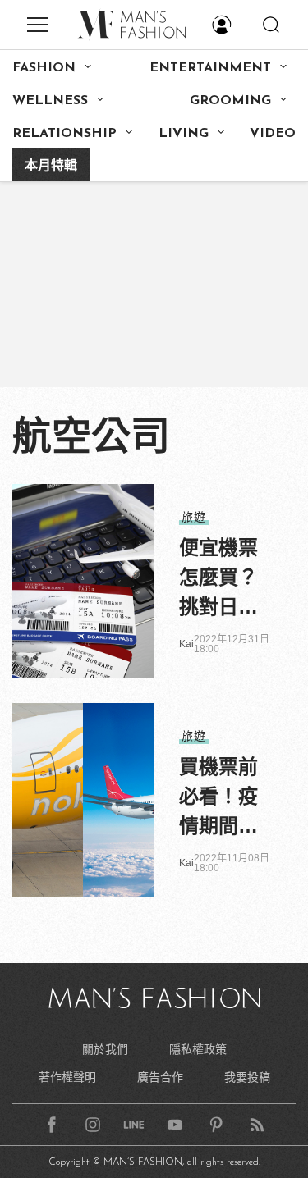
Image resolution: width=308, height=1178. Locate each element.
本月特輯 (51, 166)
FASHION (44, 68)
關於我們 (105, 1049)
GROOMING (230, 100)
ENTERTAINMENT (210, 68)
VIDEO (273, 133)
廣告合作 (160, 1077)
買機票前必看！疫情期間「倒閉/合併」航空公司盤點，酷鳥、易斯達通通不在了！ (221, 798)
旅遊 (194, 516)
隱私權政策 (198, 1049)
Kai (186, 644)
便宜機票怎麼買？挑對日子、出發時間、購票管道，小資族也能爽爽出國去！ (218, 579)
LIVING (184, 133)
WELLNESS (50, 100)
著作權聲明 (67, 1077)
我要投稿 (247, 1077)
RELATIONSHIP (64, 133)
